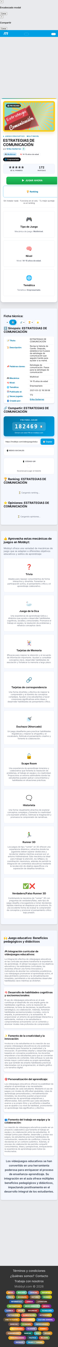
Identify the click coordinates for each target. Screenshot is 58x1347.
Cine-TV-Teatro (11, 1320)
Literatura (42, 1302)
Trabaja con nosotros (29, 1281)
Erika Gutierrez (14, 149)
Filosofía (31, 1329)
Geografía (22, 1297)
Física (10, 1297)
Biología (21, 1293)
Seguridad (32, 1311)
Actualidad (13, 1315)
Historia (35, 1297)
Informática (16, 1302)
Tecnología (47, 1311)
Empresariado (42, 1324)
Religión (44, 1338)
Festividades (17, 1329)
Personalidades (17, 1338)
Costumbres (28, 1320)
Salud (20, 1311)
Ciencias (33, 1293)
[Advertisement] (29, 66)
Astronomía (45, 1315)
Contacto (41, 1276)
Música (46, 1306)
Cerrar (3, 14)
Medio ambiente (31, 1306)
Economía (26, 1324)
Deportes (46, 1293)
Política (32, 1338)
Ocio (38, 1333)
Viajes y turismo (35, 1342)
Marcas (27, 1333)
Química (9, 1311)
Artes (10, 1293)
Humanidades (13, 1333)
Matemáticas (14, 1306)
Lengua (29, 1302)
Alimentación (29, 1315)
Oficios (47, 1333)
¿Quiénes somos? (22, 1276)
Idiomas (46, 1297)
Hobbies (43, 1329)
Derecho (14, 1324)
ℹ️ (13, 322)
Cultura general (45, 1320)
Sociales (19, 1342)
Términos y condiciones (29, 1270)
